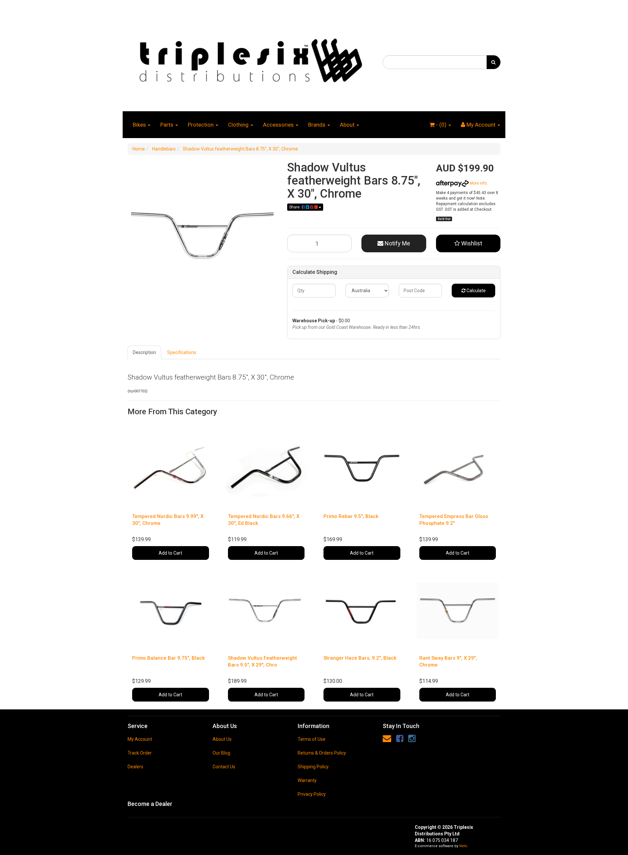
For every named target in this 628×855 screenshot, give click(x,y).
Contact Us (224, 766)
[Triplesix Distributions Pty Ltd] (250, 58)
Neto (463, 846)
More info (478, 183)
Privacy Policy (312, 794)
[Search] (493, 62)
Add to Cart (170, 553)
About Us (222, 739)
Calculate (475, 290)
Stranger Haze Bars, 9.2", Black (359, 658)
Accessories (279, 124)
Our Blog (221, 753)
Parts (167, 124)
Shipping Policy (313, 766)
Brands (317, 124)
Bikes (140, 124)
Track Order (140, 753)
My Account (140, 739)
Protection (201, 124)
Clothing (239, 124)
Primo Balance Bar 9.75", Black (168, 658)
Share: (295, 207)
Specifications (181, 352)
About (348, 124)
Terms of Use (311, 739)
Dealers (135, 766)
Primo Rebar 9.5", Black (350, 516)
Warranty (307, 780)
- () (441, 124)
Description (144, 352)
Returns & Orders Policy (322, 753)
